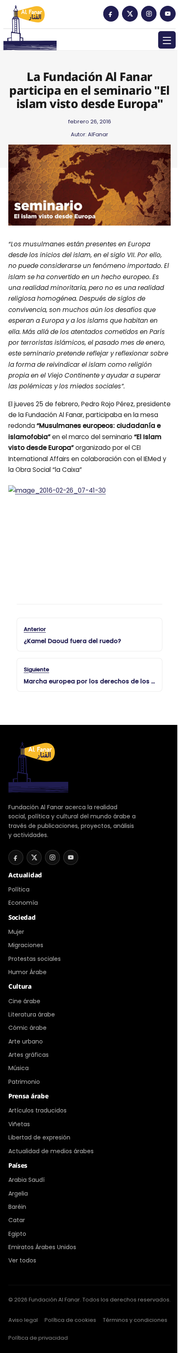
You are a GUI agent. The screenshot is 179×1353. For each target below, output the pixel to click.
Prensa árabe (28, 1096)
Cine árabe (24, 1001)
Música (18, 1068)
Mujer (16, 932)
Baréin (17, 1207)
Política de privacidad (38, 1338)
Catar (16, 1220)
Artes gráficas (28, 1055)
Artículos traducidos (37, 1110)
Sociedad (22, 917)
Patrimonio (24, 1082)
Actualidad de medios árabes (51, 1151)
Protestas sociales (34, 959)
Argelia (18, 1193)
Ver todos (22, 1260)
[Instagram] (149, 14)
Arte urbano (25, 1041)
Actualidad (25, 875)
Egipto (17, 1234)
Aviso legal (23, 1320)
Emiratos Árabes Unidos (42, 1247)
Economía (23, 903)
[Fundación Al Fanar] (30, 16)
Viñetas (19, 1124)
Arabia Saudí (26, 1180)
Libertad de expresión (39, 1137)
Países (17, 1165)
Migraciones (25, 945)
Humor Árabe (27, 972)
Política (19, 889)
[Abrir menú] (167, 40)
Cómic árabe (27, 1028)
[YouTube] (168, 14)
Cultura (20, 986)
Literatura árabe (31, 1014)
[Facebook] (111, 14)
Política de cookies (70, 1320)
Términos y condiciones (135, 1320)
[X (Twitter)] (130, 14)
